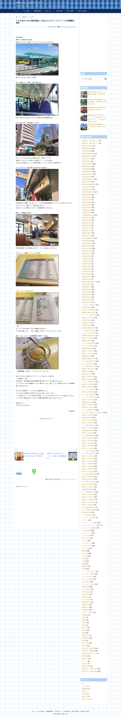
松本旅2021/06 (86, 240)
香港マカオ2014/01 (88, 422)
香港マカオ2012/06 (88, 471)
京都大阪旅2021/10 (88, 215)
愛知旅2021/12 (86, 207)
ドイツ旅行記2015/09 (89, 394)
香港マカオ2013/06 (88, 440)
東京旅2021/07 (86, 230)
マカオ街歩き (86, 589)
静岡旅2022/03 (86, 194)
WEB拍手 (71, 411)
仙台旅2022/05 (86, 187)
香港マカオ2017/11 (88, 351)
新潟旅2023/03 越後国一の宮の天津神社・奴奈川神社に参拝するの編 (97, 102)
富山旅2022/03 (86, 197)
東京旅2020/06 (86, 299)
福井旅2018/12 (86, 322)
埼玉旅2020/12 (86, 269)
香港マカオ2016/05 (88, 387)
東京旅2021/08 (86, 228)
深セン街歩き (86, 592)
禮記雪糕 (56, 479)
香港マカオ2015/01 (88, 399)
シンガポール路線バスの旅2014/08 (93, 412)
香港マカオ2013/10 (88, 428)
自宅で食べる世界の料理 (90, 669)
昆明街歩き (85, 607)
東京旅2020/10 (86, 289)
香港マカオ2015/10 (88, 392)
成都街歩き (85, 604)
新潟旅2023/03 (86, 148)
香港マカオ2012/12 (88, 456)
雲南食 (84, 563)
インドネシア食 (87, 543)
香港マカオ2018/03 (88, 338)
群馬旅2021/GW (87, 248)
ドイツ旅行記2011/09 (88, 492)
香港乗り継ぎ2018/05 (89, 328)
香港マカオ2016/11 (88, 379)
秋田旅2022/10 (86, 166)
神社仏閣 (85, 645)
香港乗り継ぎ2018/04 (89, 335)
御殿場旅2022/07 (87, 174)
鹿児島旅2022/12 (87, 156)
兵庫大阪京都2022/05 (89, 184)
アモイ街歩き (86, 599)
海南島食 (85, 566)
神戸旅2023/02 (86, 151)
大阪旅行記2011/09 (88, 489)
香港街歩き (85, 587)
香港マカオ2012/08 (88, 466)
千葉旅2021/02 (86, 264)
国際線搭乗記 (37, 11)
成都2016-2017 (87, 374)
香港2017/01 (86, 371)
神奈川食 (85, 628)
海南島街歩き (86, 602)
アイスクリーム (65, 479)
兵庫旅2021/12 (86, 205)
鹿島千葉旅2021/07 (88, 238)
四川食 (84, 558)
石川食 (84, 617)
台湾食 (84, 569)
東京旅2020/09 (86, 292)
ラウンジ (85, 520)
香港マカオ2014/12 (88, 405)
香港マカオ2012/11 (88, 458)
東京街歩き (85, 638)
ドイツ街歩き (86, 581)
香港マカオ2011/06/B (88, 502)
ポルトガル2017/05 (88, 364)
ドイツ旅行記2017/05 (89, 361)
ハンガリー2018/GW (88, 333)
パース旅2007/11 (87, 515)
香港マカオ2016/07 (88, 384)
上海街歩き (85, 594)
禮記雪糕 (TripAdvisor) (23, 405)
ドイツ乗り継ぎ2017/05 (89, 366)
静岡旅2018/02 (86, 340)
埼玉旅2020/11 (86, 284)
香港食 (84, 551)
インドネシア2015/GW (89, 397)
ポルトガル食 (86, 538)
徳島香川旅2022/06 (88, 179)
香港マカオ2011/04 (88, 504)
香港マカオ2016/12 (88, 376)
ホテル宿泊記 (26, 11)
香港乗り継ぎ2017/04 (89, 369)
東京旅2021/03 (86, 256)
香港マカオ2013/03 (88, 446)
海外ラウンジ (49, 11)
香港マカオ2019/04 (88, 317)
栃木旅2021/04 (86, 251)
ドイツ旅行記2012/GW (89, 474)
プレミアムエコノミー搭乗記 (91, 525)
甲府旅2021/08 (86, 225)
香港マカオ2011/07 (88, 497)
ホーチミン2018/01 (88, 346)
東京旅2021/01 (86, 266)
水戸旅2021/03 (86, 258)
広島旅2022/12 (86, 158)
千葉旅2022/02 (86, 199)
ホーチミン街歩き (87, 612)
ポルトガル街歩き (87, 579)
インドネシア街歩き (88, 584)
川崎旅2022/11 (86, 161)
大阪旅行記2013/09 (88, 430)
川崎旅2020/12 (86, 271)
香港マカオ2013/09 (88, 433)
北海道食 (85, 615)
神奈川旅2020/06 (87, 302)
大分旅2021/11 (86, 212)
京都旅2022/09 (86, 169)
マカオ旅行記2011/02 (88, 507)
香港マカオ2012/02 (88, 479)
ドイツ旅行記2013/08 (89, 435)
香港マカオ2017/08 (64, 27)
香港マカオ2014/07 (88, 415)
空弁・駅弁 (85, 643)
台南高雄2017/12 (87, 348)
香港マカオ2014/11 (88, 407)
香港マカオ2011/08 (88, 494)
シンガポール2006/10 (89, 517)
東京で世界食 (70, 11)
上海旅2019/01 (86, 320)
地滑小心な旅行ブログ (29, 2)
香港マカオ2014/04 (88, 420)
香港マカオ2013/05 (88, 443)
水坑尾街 (50, 479)
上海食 (84, 561)
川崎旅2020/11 (86, 279)
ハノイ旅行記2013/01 (89, 453)
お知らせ (85, 663)
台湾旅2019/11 (86, 307)
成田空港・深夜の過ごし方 (90, 141)
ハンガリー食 (86, 535)
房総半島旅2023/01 (88, 153)
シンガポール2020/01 (89, 305)
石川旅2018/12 (86, 325)
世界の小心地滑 (82, 11)
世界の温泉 (59, 11)
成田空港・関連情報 (88, 648)
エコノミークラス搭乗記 (90, 522)
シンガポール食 (87, 546)
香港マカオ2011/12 (88, 484)
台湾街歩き (85, 610)
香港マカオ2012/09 (88, 463)
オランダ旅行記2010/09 (89, 510)
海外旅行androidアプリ (89, 653)
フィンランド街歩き (88, 574)
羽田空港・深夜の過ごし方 (90, 143)
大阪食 (84, 622)
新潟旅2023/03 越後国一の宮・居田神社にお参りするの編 (97, 126)
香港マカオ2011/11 (88, 487)
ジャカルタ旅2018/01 (89, 343)
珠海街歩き (85, 597)
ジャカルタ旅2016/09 (89, 381)
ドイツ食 (85, 540)
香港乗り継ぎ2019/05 (89, 312)
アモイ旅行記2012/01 (89, 481)
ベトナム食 (85, 548)
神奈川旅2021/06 (87, 243)
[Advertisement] (46, 31)
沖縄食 (84, 633)
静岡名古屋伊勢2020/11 (89, 281)
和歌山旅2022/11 (87, 164)
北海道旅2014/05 (87, 417)
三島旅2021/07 (86, 235)
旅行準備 (85, 656)
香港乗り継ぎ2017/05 (89, 358)
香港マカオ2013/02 (88, 448)
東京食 (84, 630)
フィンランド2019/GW (89, 315)
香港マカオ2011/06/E (88, 499)
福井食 (84, 620)
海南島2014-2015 (87, 402)
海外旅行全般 (86, 666)
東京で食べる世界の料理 (90, 671)
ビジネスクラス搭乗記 (89, 528)
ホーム (17, 11)
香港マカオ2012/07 (88, 469)
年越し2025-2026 (87, 146)
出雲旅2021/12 (86, 210)
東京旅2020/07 (86, 297)
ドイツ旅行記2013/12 (89, 425)
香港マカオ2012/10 (88, 461)
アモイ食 (85, 556)
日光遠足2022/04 (87, 189)
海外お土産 (85, 658)
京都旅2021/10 (86, 217)
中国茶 (84, 640)
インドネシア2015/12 (89, 389)
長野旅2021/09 (86, 220)
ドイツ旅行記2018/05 (89, 330)
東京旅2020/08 (86, 294)
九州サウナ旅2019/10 (89, 310)
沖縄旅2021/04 (86, 253)
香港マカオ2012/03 (88, 476)
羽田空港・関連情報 (88, 651)
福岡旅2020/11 (86, 287)
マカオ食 (72, 27)
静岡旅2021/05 (86, 246)
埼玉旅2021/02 (86, 261)
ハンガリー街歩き (87, 576)
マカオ (73, 479)
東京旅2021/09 (86, 223)
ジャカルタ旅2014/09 (89, 410)
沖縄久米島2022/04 (88, 192)
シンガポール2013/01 (89, 451)
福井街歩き (85, 635)
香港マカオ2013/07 (88, 438)
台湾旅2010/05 (86, 512)
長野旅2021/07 (86, 233)
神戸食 (84, 625)
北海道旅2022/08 (87, 171)
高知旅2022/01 (86, 202)
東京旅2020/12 (86, 274)
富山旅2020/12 (86, 276)
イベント (85, 661)
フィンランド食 (87, 533)
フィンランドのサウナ (89, 571)
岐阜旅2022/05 (86, 182)
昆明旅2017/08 (86, 356)
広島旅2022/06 (86, 176)
